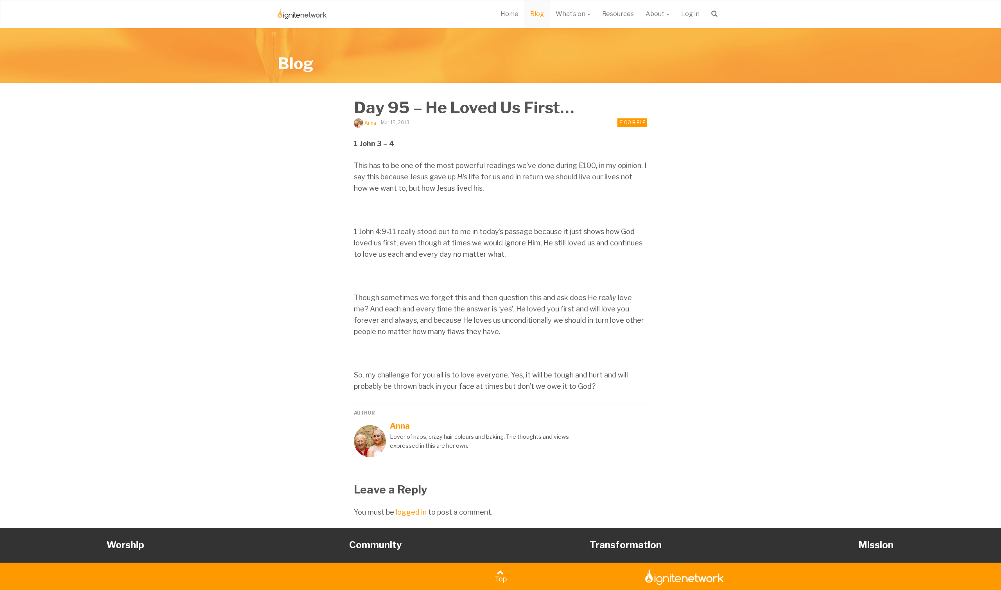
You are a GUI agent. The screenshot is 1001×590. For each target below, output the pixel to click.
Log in (690, 14)
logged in (411, 512)
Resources (618, 14)
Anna (370, 123)
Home (509, 14)
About (656, 14)
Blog (537, 14)
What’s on (571, 14)
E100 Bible (632, 122)
